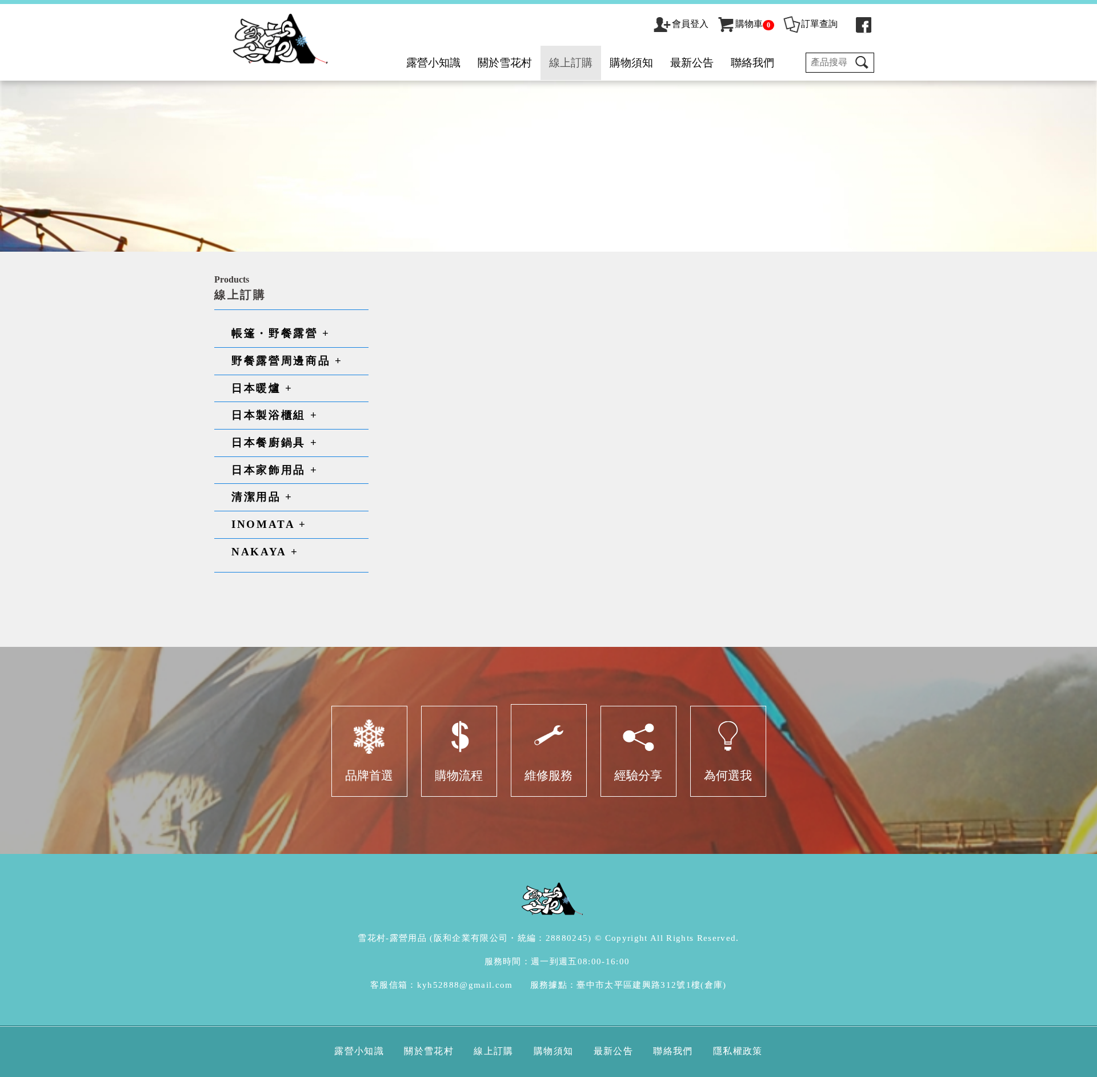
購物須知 (631, 63)
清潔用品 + (262, 497)
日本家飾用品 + (274, 470)
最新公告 (692, 63)
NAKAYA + (264, 552)
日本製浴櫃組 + (274, 415)
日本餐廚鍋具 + (274, 442)
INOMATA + (269, 524)
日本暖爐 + (262, 388)
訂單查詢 (819, 24)
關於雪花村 (505, 63)
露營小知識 (433, 63)
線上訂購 (570, 63)
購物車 (752, 24)
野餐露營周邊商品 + (287, 361)
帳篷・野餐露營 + (280, 333)
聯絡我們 (752, 63)
